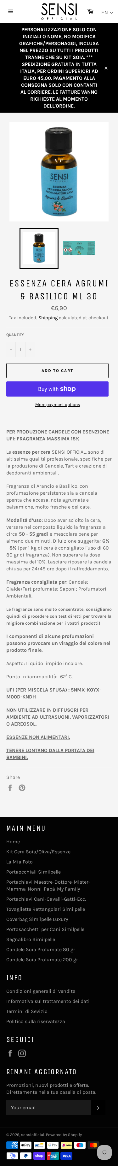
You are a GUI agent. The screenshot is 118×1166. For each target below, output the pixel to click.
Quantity (15, 335)
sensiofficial (32, 1134)
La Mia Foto (19, 862)
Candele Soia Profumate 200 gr (42, 960)
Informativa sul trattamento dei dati (48, 1001)
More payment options (57, 404)
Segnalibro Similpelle (30, 939)
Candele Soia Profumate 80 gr (40, 949)
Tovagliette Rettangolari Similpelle (45, 909)
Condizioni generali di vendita (41, 991)
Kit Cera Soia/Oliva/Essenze (38, 852)
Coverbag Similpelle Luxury (37, 919)
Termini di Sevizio (27, 1011)
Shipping (48, 318)
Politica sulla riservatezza (35, 1021)
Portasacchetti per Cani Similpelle (45, 929)
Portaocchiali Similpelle (33, 872)
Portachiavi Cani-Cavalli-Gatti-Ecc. (46, 899)
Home (13, 842)
